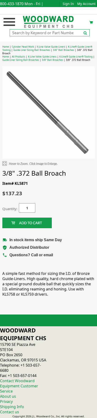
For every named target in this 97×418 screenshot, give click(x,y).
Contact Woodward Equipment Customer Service (19, 386)
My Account (86, 3)
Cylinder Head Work (23, 46)
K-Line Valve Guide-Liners (51, 46)
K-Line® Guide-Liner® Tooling (76, 56)
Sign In (68, 3)
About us (8, 396)
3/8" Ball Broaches (63, 50)
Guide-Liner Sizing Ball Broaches (31, 50)
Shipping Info (12, 406)
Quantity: (7, 208)
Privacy (6, 401)
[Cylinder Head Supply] (48, 21)
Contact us (9, 411)
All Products (18, 56)
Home (5, 46)
